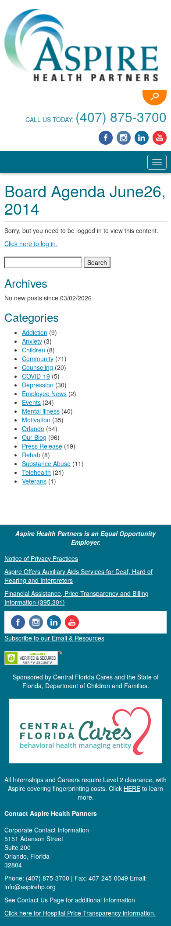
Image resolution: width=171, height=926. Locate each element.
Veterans (34, 481)
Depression (37, 384)
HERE (132, 788)
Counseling (37, 367)
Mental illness (41, 411)
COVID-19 (36, 376)
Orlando (33, 428)
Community (37, 358)
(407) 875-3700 (121, 116)
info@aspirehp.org (30, 886)
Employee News (44, 393)
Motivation (36, 419)
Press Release (42, 446)
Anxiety (32, 341)
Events (31, 402)
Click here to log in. (30, 243)
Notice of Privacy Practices (41, 558)
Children (33, 349)
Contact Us (32, 899)
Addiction (34, 332)
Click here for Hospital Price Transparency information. (80, 913)
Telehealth (36, 472)
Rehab (31, 454)
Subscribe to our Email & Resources (54, 638)
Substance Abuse (46, 463)
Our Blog (34, 437)
